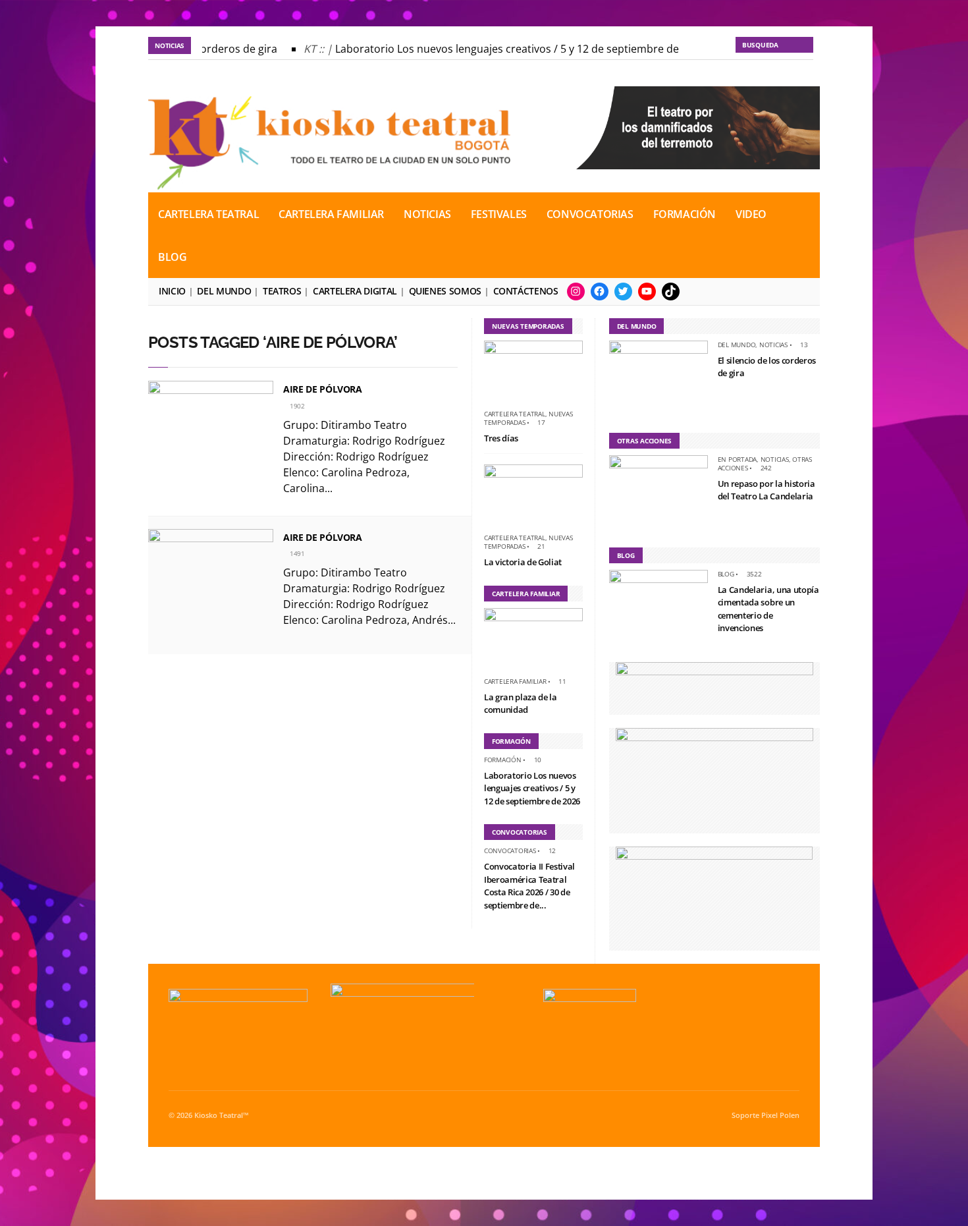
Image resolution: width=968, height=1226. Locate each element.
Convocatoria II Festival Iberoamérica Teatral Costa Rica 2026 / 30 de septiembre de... (529, 885)
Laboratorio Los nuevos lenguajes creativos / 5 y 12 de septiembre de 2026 (512, 49)
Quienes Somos (445, 291)
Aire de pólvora (322, 389)
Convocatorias (590, 214)
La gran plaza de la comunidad (520, 703)
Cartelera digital (355, 291)
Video (751, 214)
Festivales (499, 214)
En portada (737, 459)
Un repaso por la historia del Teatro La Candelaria (766, 490)
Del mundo (224, 291)
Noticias (427, 214)
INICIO (172, 291)
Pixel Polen (780, 1115)
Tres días (501, 438)
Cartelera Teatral (208, 214)
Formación (684, 214)
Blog (172, 257)
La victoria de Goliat (523, 562)
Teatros (282, 291)
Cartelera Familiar (331, 214)
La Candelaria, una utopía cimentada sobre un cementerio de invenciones (768, 609)
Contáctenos (525, 291)
